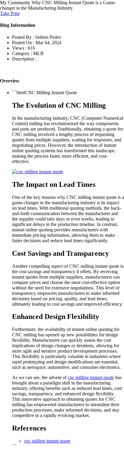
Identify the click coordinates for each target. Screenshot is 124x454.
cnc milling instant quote (91, 377)
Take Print (10, 13)
